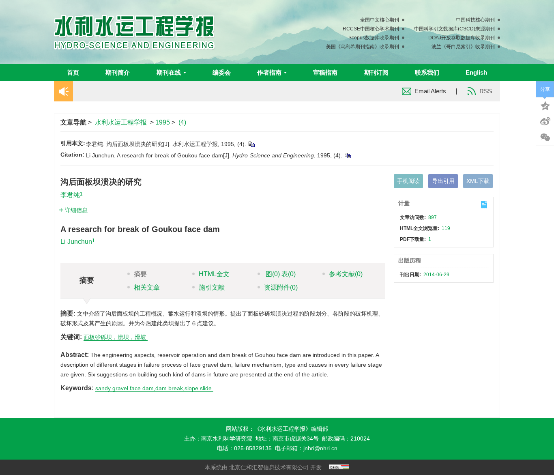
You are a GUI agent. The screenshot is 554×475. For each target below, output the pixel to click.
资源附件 (281, 287)
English (476, 72)
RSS (485, 91)
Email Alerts (430, 91)
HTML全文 (214, 274)
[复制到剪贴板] (251, 144)
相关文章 (147, 287)
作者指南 (269, 72)
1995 (162, 122)
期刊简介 (117, 72)
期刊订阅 (376, 72)
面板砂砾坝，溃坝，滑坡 (116, 337)
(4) (182, 122)
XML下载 (478, 181)
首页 (73, 72)
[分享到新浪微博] (545, 121)
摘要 (140, 274)
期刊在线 (169, 72)
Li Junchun (76, 241)
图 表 (280, 274)
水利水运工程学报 (121, 122)
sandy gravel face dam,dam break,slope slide (154, 388)
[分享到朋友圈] (545, 137)
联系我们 (427, 72)
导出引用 (443, 181)
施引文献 (212, 287)
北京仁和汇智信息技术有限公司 (269, 467)
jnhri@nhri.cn (320, 448)
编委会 (222, 72)
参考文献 (346, 274)
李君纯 (70, 194)
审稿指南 (325, 72)
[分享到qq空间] (545, 105)
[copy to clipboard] (347, 155)
